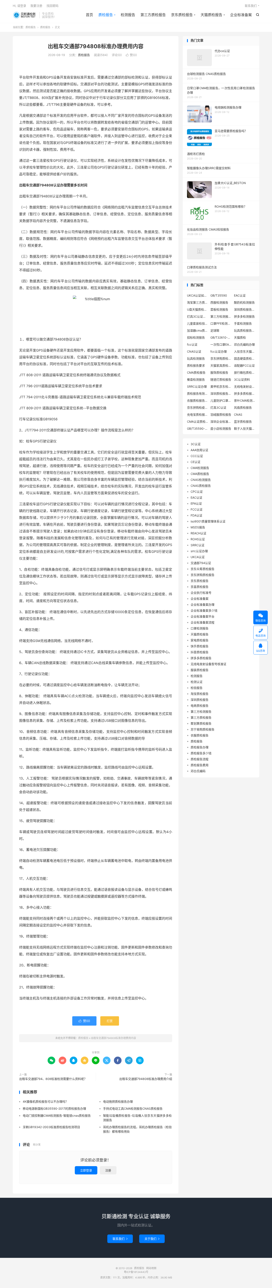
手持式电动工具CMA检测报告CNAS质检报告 (133, 1108)
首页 (89, 15)
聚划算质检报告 (201, 723)
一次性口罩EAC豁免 (221, 344)
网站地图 (151, 1268)
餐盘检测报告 (196, 379)
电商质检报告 (199, 705)
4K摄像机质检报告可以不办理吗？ (45, 1101)
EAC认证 (240, 295)
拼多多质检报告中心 (244, 393)
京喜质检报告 (199, 586)
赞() (131, 55)
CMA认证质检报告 (197, 421)
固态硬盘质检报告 (244, 358)
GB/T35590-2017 (197, 428)
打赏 (110, 1021)
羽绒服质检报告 (220, 414)
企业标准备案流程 (202, 622)
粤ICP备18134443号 (136, 1272)
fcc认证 (192, 344)
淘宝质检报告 (199, 693)
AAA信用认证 (199, 450)
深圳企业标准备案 (221, 421)
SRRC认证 (197, 545)
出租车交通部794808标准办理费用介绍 (145, 1079)
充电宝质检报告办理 (197, 414)
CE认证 (195, 462)
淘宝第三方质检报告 (197, 302)
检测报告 (128, 15)
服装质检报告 (199, 670)
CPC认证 (197, 491)
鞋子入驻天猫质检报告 (244, 428)
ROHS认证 (198, 539)
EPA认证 (196, 503)
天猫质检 (240, 337)
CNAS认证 (194, 351)
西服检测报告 (219, 302)
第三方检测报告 (201, 711)
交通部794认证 (201, 563)
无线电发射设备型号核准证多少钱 (244, 386)
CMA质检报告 (196, 372)
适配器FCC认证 (244, 365)
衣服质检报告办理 (197, 400)
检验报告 (197, 688)
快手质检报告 (199, 646)
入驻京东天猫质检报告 (244, 351)
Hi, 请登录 (19, 5)
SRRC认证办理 (197, 386)
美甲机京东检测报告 (221, 386)
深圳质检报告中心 (244, 309)
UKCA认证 (198, 557)
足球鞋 (214, 330)
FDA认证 (196, 515)
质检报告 (25, 15)
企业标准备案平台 (202, 616)
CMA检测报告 (200, 468)
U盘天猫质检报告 (197, 309)
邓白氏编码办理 (244, 344)
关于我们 (151, 1238)
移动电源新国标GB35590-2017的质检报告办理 (54, 1108)
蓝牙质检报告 (243, 421)
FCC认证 (197, 509)
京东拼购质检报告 (221, 358)
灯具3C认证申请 (197, 316)
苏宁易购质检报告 (202, 729)
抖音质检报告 (199, 652)
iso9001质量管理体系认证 (208, 521)
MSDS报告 (198, 527)
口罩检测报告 (199, 628)
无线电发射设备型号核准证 (208, 664)
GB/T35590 (218, 295)
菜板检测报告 (219, 309)
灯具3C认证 (218, 407)
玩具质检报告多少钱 (244, 330)
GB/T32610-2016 (221, 337)
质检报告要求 (196, 365)
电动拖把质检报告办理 (118, 1101)
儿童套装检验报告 (197, 323)
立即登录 (86, 1170)
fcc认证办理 (218, 351)
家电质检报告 (199, 640)
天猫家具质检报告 (221, 365)
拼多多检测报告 (244, 316)
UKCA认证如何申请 (197, 295)
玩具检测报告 (196, 358)
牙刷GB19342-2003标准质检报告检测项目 (51, 1127)
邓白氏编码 (198, 771)
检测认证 (197, 682)
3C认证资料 (242, 379)
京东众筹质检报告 (202, 569)
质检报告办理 (199, 747)
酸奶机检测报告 (244, 302)
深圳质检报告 (199, 699)
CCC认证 (197, 456)
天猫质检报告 (211, 15)
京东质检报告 (182, 15)
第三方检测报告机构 (221, 316)
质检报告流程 (199, 759)
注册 (108, 1170)
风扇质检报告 (243, 407)
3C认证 (196, 444)
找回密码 (52, 5)
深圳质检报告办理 (221, 393)
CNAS (238, 414)
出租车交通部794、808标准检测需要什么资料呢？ (53, 1079)
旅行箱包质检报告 (244, 372)
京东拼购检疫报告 (197, 407)
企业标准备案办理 (202, 604)
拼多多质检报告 (201, 658)
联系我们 (251, 5)
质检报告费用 (199, 765)
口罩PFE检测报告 (221, 323)
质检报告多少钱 (201, 753)
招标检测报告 (196, 337)
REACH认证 (198, 533)
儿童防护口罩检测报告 (221, 400)
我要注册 (36, 5)
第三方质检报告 (153, 15)
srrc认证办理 (199, 551)
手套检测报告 (243, 323)
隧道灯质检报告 (220, 379)
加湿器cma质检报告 (197, 330)
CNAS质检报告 (201, 485)
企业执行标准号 (201, 592)
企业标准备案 (241, 15)
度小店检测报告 (220, 428)
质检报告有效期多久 (197, 393)
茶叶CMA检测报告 (244, 400)
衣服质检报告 (199, 735)
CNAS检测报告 (201, 479)
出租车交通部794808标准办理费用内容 (95, 46)
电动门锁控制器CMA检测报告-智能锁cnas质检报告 (57, 1115)
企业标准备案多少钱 (204, 610)
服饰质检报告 (219, 372)
